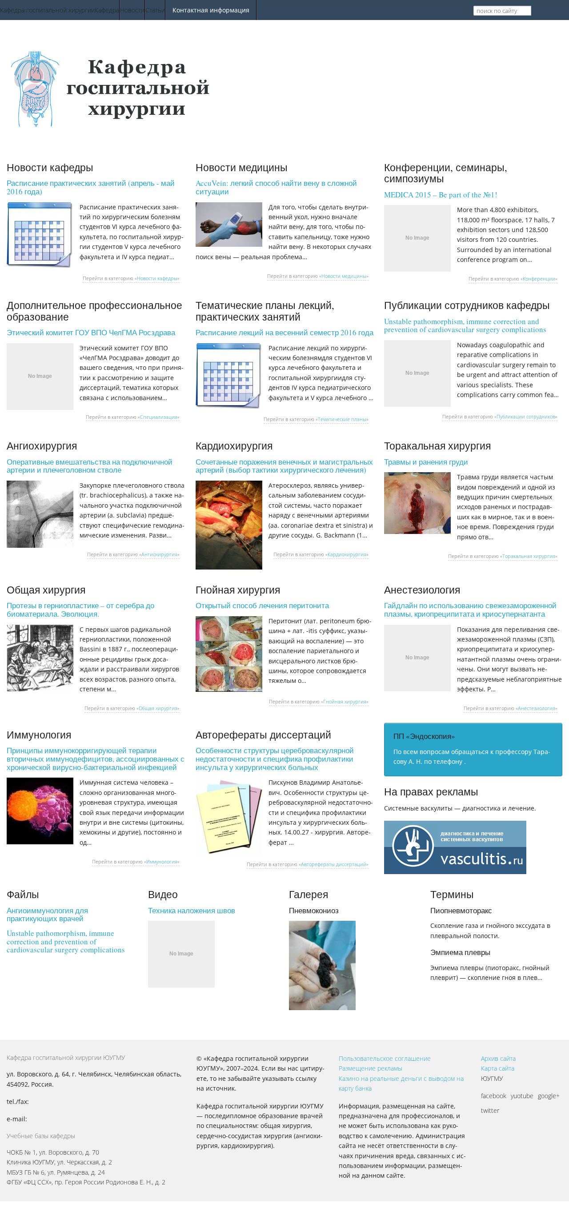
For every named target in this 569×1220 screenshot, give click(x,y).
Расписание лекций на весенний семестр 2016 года (284, 332)
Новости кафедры (157, 278)
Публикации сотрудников (526, 416)
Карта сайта (497, 1068)
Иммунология (161, 861)
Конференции (539, 278)
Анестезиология (536, 708)
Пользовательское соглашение (385, 1058)
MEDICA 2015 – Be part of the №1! (440, 194)
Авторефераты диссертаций (333, 864)
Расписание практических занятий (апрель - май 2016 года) (91, 187)
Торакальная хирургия (528, 556)
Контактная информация (210, 10)
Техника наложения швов (191, 910)
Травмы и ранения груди (426, 462)
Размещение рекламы (370, 1068)
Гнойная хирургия (344, 701)
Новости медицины (343, 276)
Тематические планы (342, 419)
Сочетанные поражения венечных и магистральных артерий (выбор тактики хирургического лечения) (284, 466)
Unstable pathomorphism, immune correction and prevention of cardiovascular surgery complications (465, 325)
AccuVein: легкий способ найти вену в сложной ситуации (276, 187)
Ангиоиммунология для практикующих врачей (47, 914)
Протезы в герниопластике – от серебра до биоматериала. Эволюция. (80, 609)
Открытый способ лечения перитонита (262, 605)
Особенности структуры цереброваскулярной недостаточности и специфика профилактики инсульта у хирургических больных (275, 758)
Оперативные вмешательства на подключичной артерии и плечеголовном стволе (89, 466)
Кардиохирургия (347, 554)
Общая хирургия (158, 708)
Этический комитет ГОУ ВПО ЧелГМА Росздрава (91, 332)
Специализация (158, 416)
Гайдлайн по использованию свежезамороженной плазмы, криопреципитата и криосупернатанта (470, 609)
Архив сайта (498, 1058)
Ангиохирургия (159, 554)
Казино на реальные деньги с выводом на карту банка (401, 1083)
